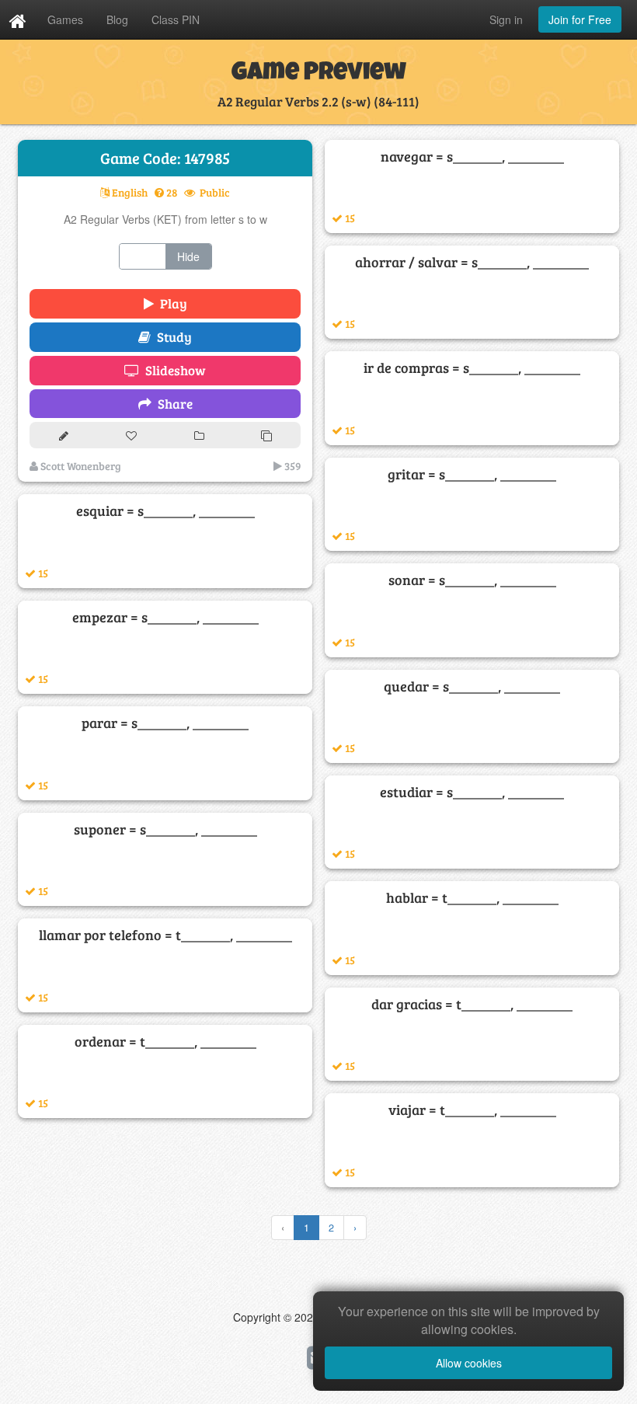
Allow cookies (469, 1363)
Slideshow (172, 370)
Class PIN (175, 19)
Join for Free (579, 19)
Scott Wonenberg (79, 465)
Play (170, 303)
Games (65, 19)
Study (171, 337)
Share (172, 404)
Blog (117, 19)
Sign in (506, 19)
